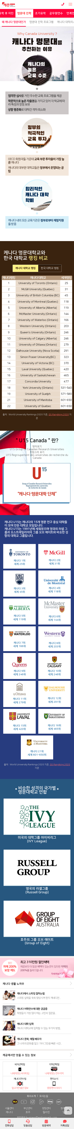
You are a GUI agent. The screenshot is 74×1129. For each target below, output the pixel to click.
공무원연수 (56, 13)
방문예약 (46, 1125)
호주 (28, 1112)
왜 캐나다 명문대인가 (14, 22)
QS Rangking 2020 (59, 414)
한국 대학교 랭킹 (50, 268)
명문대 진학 (24, 13)
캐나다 (9, 1112)
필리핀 (46, 1112)
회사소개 (31, 1096)
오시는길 (43, 1096)
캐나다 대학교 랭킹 (25, 268)
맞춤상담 (28, 1125)
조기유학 (40, 13)
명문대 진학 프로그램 (41, 22)
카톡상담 (65, 1125)
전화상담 (9, 1125)
